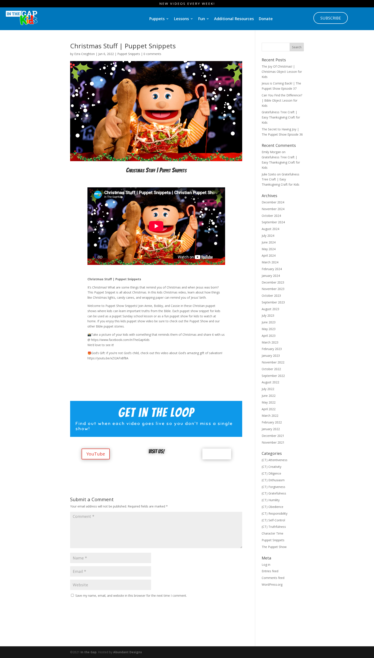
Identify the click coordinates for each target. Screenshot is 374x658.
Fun (201, 18)
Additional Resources (234, 18)
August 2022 (270, 382)
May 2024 (269, 249)
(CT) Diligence (271, 473)
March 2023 (270, 342)
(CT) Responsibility (274, 513)
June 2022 (269, 396)
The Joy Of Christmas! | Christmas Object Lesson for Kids (282, 71)
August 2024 (270, 229)
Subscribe (330, 18)
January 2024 (271, 276)
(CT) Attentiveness (274, 460)
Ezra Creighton (84, 54)
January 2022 (271, 429)
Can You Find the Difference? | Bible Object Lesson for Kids (282, 100)
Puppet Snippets (128, 54)
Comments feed (273, 578)
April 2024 (269, 255)
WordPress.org (272, 584)
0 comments (152, 54)
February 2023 (272, 349)
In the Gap (89, 652)
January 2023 (271, 355)
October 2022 (271, 369)
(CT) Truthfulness (274, 527)
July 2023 (268, 315)
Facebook (216, 454)
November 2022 (273, 362)
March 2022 (270, 415)
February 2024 (272, 269)
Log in (266, 564)
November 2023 (273, 289)
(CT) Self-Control (273, 520)
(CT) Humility (271, 500)
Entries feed (270, 571)
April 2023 (269, 336)
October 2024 (271, 216)
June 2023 (269, 322)
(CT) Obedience (272, 507)
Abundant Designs (127, 652)
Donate (266, 18)
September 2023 (273, 302)
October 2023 (271, 295)
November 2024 (273, 209)
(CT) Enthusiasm (273, 480)
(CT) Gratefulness (274, 493)
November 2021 (273, 442)
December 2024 (273, 202)
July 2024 (268, 235)
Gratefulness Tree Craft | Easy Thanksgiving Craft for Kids (281, 117)
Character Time (272, 533)
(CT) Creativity (271, 467)
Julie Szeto (269, 174)
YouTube (95, 454)
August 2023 (270, 309)
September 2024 (273, 222)
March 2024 (270, 262)
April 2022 (269, 409)
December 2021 (273, 436)
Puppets (157, 18)
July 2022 (268, 389)
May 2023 (269, 329)
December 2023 (273, 282)
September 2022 (273, 376)
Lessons (181, 18)
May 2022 (269, 402)
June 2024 (269, 242)
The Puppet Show (274, 547)
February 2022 (272, 422)
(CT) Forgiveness (273, 487)
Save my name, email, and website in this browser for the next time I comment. (131, 595)
